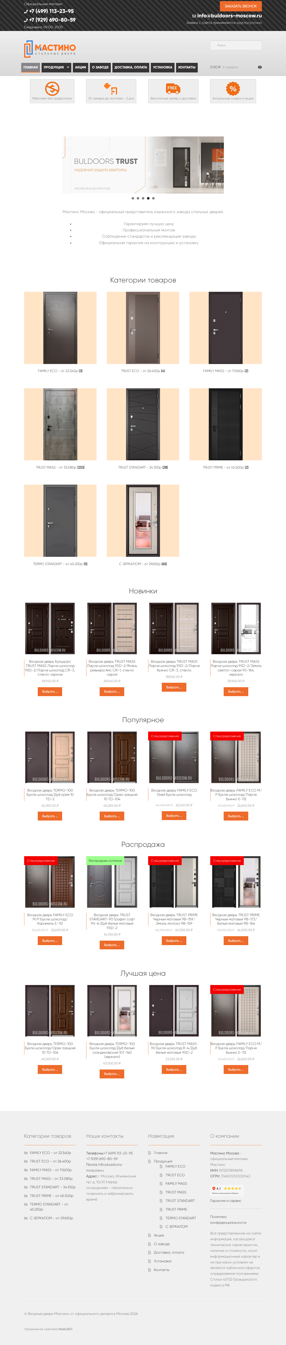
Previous (54, 163)
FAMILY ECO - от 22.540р (50, 1153)
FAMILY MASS (176, 1183)
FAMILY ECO (175, 1166)
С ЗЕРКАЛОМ (177, 1226)
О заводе (100, 67)
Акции (80, 67)
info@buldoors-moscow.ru (229, 15)
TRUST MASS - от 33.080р (51, 1178)
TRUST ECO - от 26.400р (50, 1161)
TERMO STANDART (181, 1218)
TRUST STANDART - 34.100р (53, 1187)
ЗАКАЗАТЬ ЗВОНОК (241, 6)
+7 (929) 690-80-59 (52, 19)
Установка (162, 67)
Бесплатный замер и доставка (173, 98)
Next (231, 163)
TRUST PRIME (176, 1209)
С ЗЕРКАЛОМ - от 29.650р (51, 1218)
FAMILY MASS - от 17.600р (51, 1170)
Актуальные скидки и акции (233, 98)
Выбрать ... (50, 691)
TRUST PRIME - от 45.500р (52, 1196)
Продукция (54, 67)
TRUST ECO (175, 1175)
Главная (30, 67)
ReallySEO (65, 1329)
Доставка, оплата (131, 67)
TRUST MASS (176, 1192)
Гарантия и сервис (226, 1201)
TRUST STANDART (180, 1201)
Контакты (187, 67)
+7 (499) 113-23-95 (51, 11)
